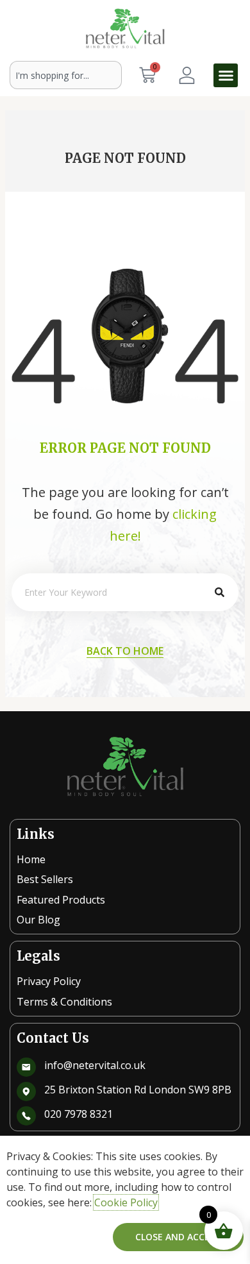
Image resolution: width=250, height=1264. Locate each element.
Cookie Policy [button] (126, 1202)
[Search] (219, 592)
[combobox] (66, 75)
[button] (225, 75)
